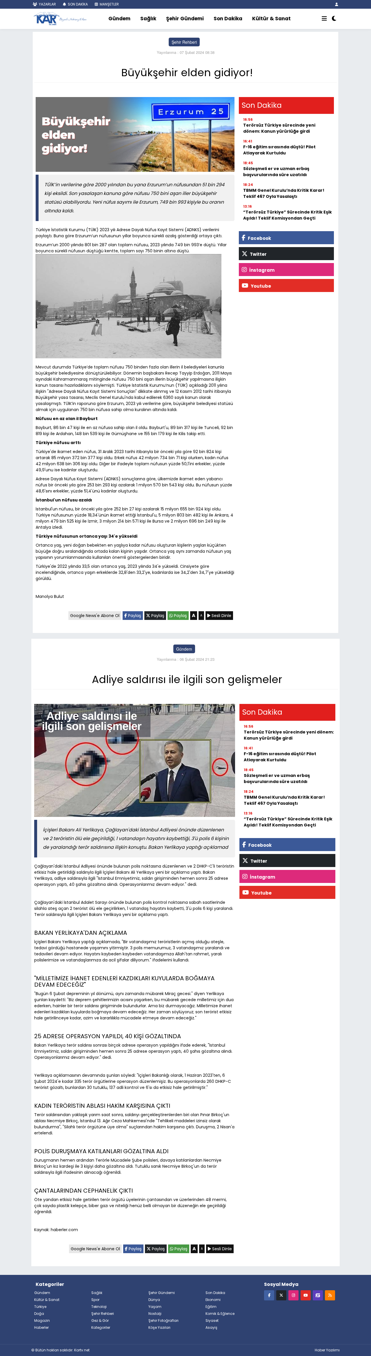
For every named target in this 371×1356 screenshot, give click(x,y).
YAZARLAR (47, 4)
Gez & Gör (100, 1320)
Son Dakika (228, 18)
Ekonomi (213, 1299)
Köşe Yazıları (159, 1327)
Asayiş (211, 1327)
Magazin (42, 1320)
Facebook (259, 238)
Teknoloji (99, 1306)
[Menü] (324, 19)
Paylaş (134, 615)
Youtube (260, 286)
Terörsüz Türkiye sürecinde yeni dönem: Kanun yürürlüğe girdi (279, 128)
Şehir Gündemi (185, 18)
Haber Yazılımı (327, 1350)
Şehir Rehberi (184, 42)
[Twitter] (281, 1295)
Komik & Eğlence (219, 1313)
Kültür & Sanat (271, 18)
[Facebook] (269, 1295)
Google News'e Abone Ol (94, 615)
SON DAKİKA (77, 4)
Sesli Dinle (220, 615)
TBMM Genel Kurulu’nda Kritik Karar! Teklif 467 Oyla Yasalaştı (283, 193)
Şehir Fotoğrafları (163, 1320)
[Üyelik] (336, 4)
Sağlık (148, 18)
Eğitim (211, 1306)
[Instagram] (293, 1295)
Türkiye (40, 1306)
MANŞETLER (109, 4)
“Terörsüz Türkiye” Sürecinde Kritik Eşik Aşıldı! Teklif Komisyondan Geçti (287, 215)
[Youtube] (306, 1295)
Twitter (258, 254)
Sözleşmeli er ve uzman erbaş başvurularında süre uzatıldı (276, 172)
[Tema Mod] (334, 19)
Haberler (41, 1327)
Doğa (39, 1313)
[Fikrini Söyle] (318, 1295)
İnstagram (261, 270)
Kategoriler (100, 1327)
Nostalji (154, 1313)
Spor (95, 1299)
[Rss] (330, 1295)
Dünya (154, 1299)
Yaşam (154, 1306)
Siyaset (212, 1320)
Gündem (119, 18)
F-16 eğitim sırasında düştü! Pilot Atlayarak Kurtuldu (279, 150)
